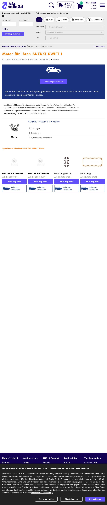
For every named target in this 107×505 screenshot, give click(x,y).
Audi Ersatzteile (90, 462)
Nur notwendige (46, 499)
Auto (51, 19)
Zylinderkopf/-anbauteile (41, 138)
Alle (39, 19)
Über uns (6, 462)
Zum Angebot (14, 181)
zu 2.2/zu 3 (23, 20)
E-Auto (64, 19)
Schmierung (35, 133)
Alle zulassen (95, 499)
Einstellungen (71, 499)
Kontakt (46, 462)
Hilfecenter (100, 46)
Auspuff (67, 462)
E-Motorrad (96, 19)
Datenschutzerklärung (42, 493)
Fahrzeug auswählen (53, 81)
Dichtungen (35, 128)
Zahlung (26, 462)
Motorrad (79, 19)
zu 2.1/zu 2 (6, 20)
